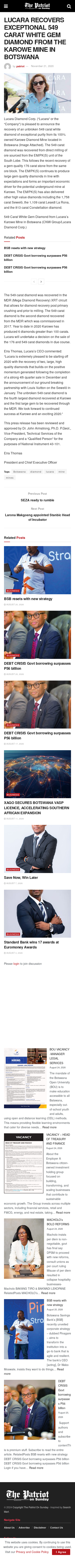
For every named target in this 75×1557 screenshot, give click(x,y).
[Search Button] (69, 6)
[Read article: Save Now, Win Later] (37, 849)
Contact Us (56, 1527)
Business (13, 590)
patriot (20, 66)
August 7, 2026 (14, 883)
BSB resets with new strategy (24, 248)
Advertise (24, 1527)
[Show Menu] (6, 6)
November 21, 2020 (42, 66)
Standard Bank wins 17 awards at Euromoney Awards (31, 944)
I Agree (61, 1552)
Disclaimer (40, 1527)
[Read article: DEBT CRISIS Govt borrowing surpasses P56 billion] (37, 635)
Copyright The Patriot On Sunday (30, 1507)
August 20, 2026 (15, 604)
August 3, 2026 (14, 953)
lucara (50, 471)
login (16, 964)
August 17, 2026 (15, 743)
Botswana (19, 471)
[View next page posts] (41, 281)
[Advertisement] (37, 1003)
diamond (35, 471)
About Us (9, 1527)
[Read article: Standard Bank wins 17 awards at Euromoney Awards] (37, 914)
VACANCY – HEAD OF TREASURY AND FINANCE (58, 1139)
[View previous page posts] (34, 281)
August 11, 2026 (15, 818)
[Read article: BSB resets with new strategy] (37, 570)
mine (62, 471)
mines (10, 477)
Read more (49, 1127)
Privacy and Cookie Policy (32, 1552)
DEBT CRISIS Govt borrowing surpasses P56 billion (35, 257)
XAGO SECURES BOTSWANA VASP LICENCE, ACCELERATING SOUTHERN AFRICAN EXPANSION (36, 807)
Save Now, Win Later (21, 877)
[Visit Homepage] (37, 6)
